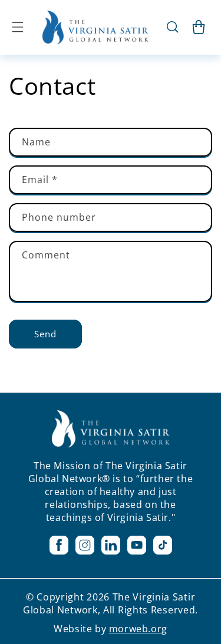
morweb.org (138, 628)
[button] (18, 27)
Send (45, 334)
